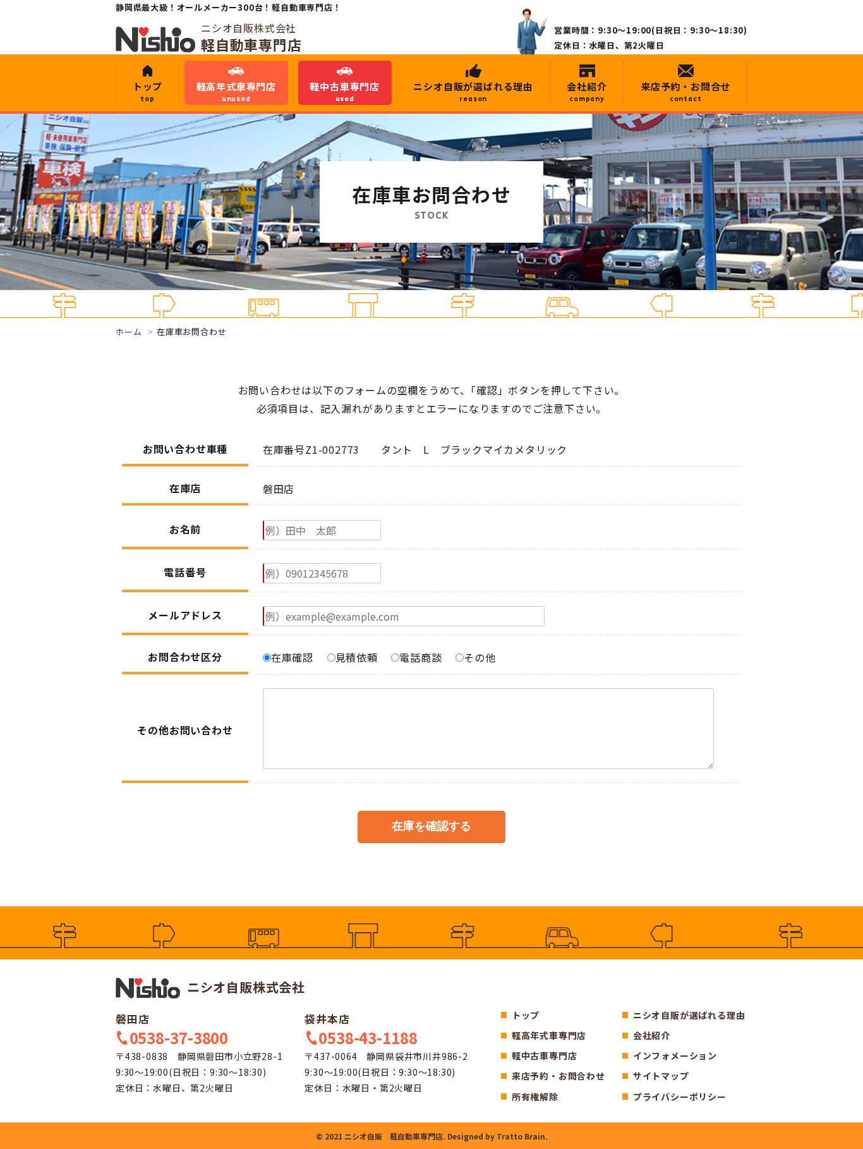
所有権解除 (535, 1096)
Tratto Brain (521, 1136)
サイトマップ (661, 1075)
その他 (479, 657)
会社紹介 (587, 92)
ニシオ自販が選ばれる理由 (473, 92)
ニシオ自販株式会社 (244, 987)
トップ (147, 92)
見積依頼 (356, 657)
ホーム (129, 331)
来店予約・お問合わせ (558, 1075)
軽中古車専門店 (345, 92)
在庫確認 (292, 657)
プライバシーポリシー (680, 1096)
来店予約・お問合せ (685, 92)
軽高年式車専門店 (236, 92)
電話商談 (420, 657)
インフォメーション (675, 1055)
